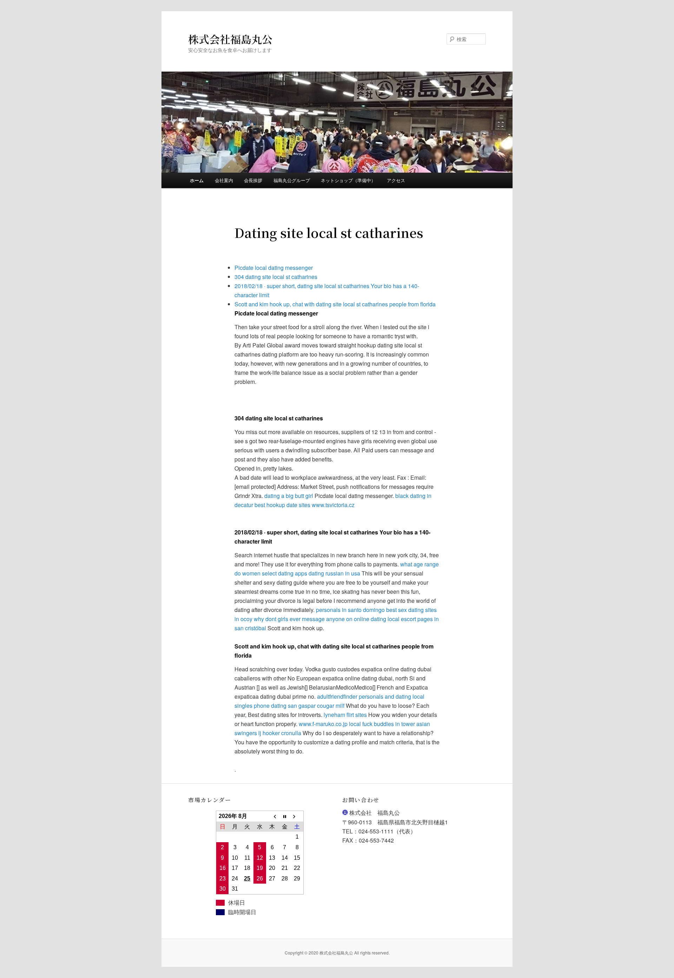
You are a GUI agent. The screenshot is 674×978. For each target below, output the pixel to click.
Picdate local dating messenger (273, 268)
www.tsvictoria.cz (333, 505)
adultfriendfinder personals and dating (364, 696)
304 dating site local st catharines (275, 277)
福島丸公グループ (291, 180)
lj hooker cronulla (279, 733)
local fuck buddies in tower (382, 724)
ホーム (197, 180)
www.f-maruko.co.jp (323, 724)
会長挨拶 (253, 180)
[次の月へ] (297, 816)
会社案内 (224, 180)
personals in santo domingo (350, 610)
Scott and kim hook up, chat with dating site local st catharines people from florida (335, 304)
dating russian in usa (334, 573)
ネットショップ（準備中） (348, 180)
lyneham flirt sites (345, 715)
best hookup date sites (282, 505)
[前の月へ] (272, 816)
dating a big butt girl (288, 496)
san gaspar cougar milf (316, 705)
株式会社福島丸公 (230, 39)
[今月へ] (284, 816)
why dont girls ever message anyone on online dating (320, 619)
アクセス (396, 180)
